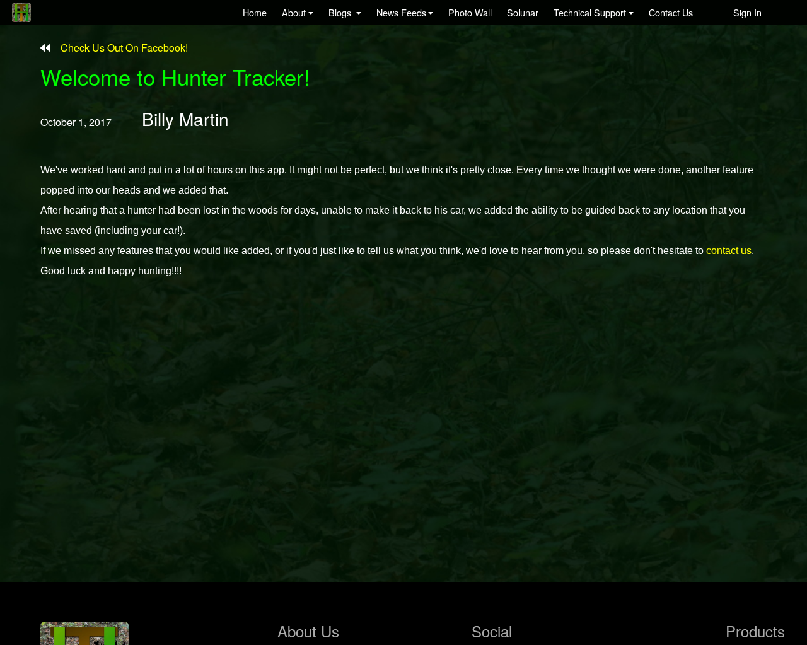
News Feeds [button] (401, 12)
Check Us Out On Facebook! (119, 47)
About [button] (294, 12)
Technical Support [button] (590, 12)
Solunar (522, 12)
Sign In (747, 12)
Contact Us (671, 12)
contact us (729, 250)
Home (255, 12)
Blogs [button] (341, 12)
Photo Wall (470, 12)
